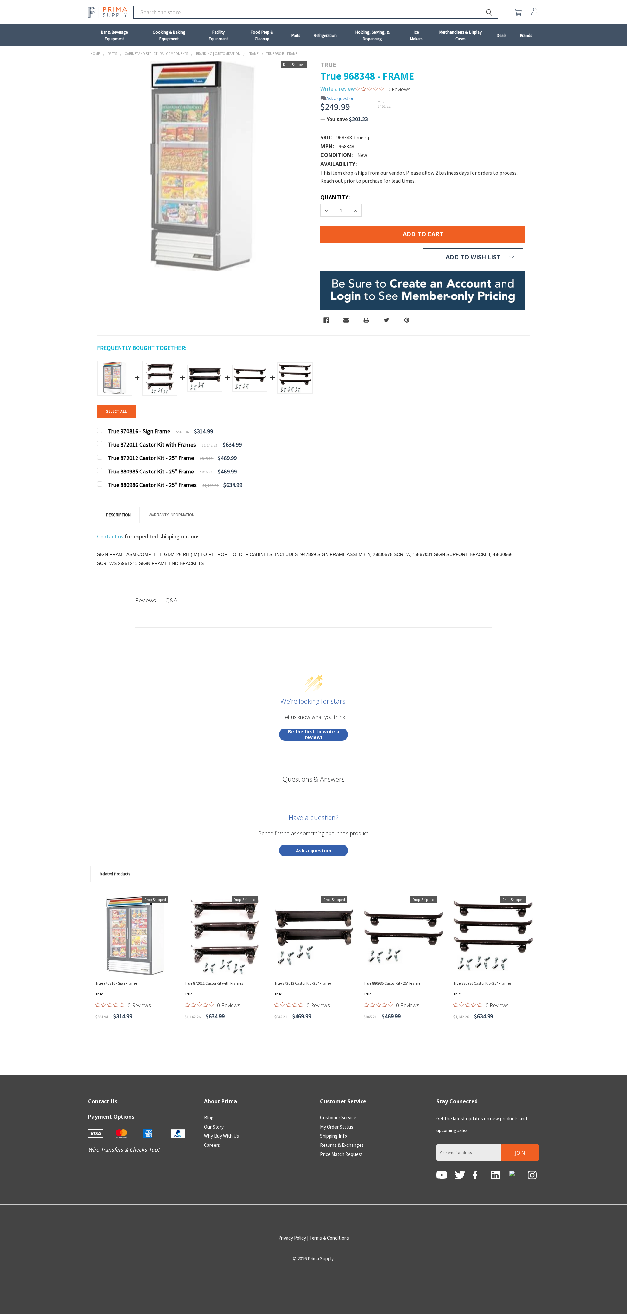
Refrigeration (325, 35)
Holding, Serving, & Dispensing (372, 35)
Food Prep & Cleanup (262, 35)
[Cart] (519, 12)
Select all (116, 411)
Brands (526, 35)
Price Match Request (341, 1154)
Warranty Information (172, 515)
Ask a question (340, 98)
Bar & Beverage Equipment (114, 35)
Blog (209, 1117)
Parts (295, 35)
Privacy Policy (292, 1238)
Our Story (214, 1127)
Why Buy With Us (221, 1136)
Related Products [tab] (115, 874)
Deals (501, 35)
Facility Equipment (218, 35)
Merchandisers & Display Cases (460, 35)
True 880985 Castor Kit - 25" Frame (392, 983)
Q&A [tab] (171, 600)
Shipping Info (333, 1136)
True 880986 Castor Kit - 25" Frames (482, 983)
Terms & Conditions (329, 1238)
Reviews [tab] (145, 600)
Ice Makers (416, 35)
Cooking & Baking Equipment (169, 35)
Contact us (111, 536)
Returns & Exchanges (342, 1145)
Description (118, 515)
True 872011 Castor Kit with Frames (214, 983)
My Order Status (336, 1127)
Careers (212, 1145)
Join (520, 1152)
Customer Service (338, 1117)
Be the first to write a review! (313, 735)
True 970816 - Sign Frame (116, 983)
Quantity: (335, 197)
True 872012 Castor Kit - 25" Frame (302, 983)
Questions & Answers (314, 779)
